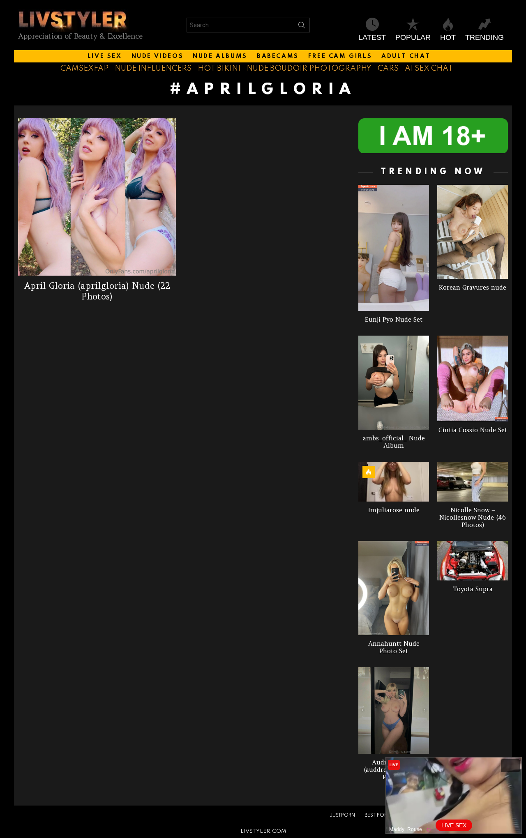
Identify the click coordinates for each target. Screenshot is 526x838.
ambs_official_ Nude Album (394, 441)
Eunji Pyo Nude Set (393, 319)
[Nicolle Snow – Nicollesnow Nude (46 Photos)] (472, 482)
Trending (484, 37)
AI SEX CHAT (429, 68)
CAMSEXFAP (84, 68)
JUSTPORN (342, 815)
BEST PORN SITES (384, 815)
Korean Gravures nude (472, 287)
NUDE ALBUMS (220, 56)
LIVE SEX (105, 56)
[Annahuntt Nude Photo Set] (393, 588)
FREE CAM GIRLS (340, 56)
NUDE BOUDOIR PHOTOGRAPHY (309, 68)
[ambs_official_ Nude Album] (393, 383)
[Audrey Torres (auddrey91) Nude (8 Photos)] (393, 710)
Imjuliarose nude (394, 510)
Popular (413, 37)
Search (301, 27)
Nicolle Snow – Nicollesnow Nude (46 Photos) (472, 517)
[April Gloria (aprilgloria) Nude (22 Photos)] (97, 197)
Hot (448, 37)
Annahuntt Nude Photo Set (394, 647)
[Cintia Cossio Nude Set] (472, 378)
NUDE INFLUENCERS (153, 68)
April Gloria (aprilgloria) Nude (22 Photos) (97, 291)
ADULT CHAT (405, 56)
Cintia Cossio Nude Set (472, 430)
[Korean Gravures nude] (472, 232)
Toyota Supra (473, 589)
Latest (372, 37)
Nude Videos (158, 56)
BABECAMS (278, 56)
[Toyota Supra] (472, 561)
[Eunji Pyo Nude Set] (393, 248)
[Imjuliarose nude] (393, 482)
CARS (388, 68)
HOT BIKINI (219, 68)
